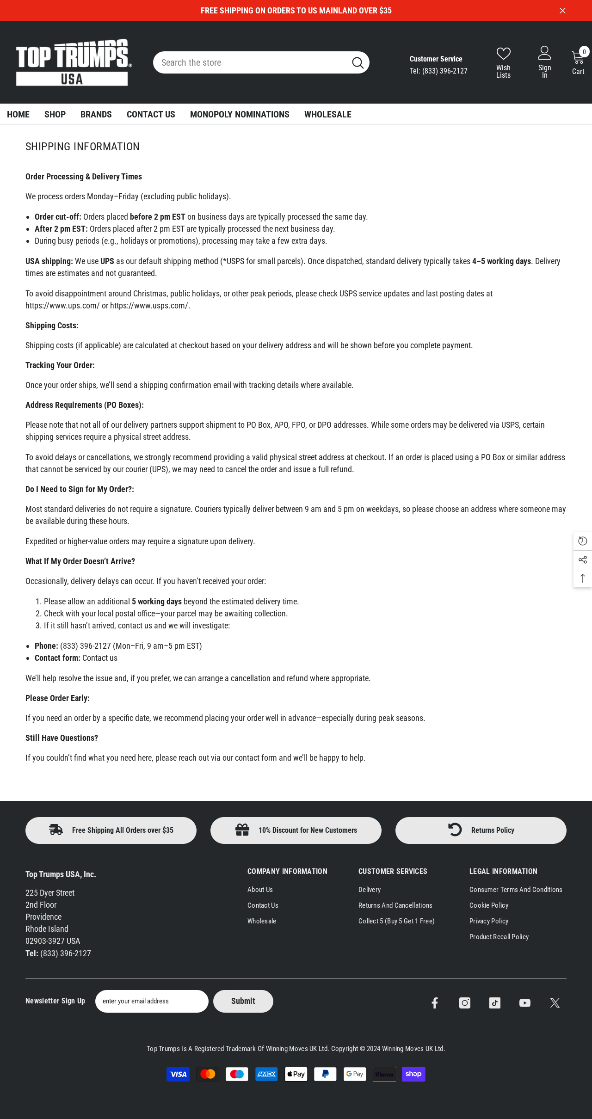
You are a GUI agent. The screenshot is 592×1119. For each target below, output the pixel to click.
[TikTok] (494, 1002)
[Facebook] (434, 1002)
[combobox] (249, 62)
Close (563, 11)
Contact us (99, 658)
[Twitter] (555, 1002)
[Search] (261, 62)
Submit (243, 1001)
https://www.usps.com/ (149, 305)
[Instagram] (464, 1002)
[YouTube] (524, 1002)
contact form (256, 757)
